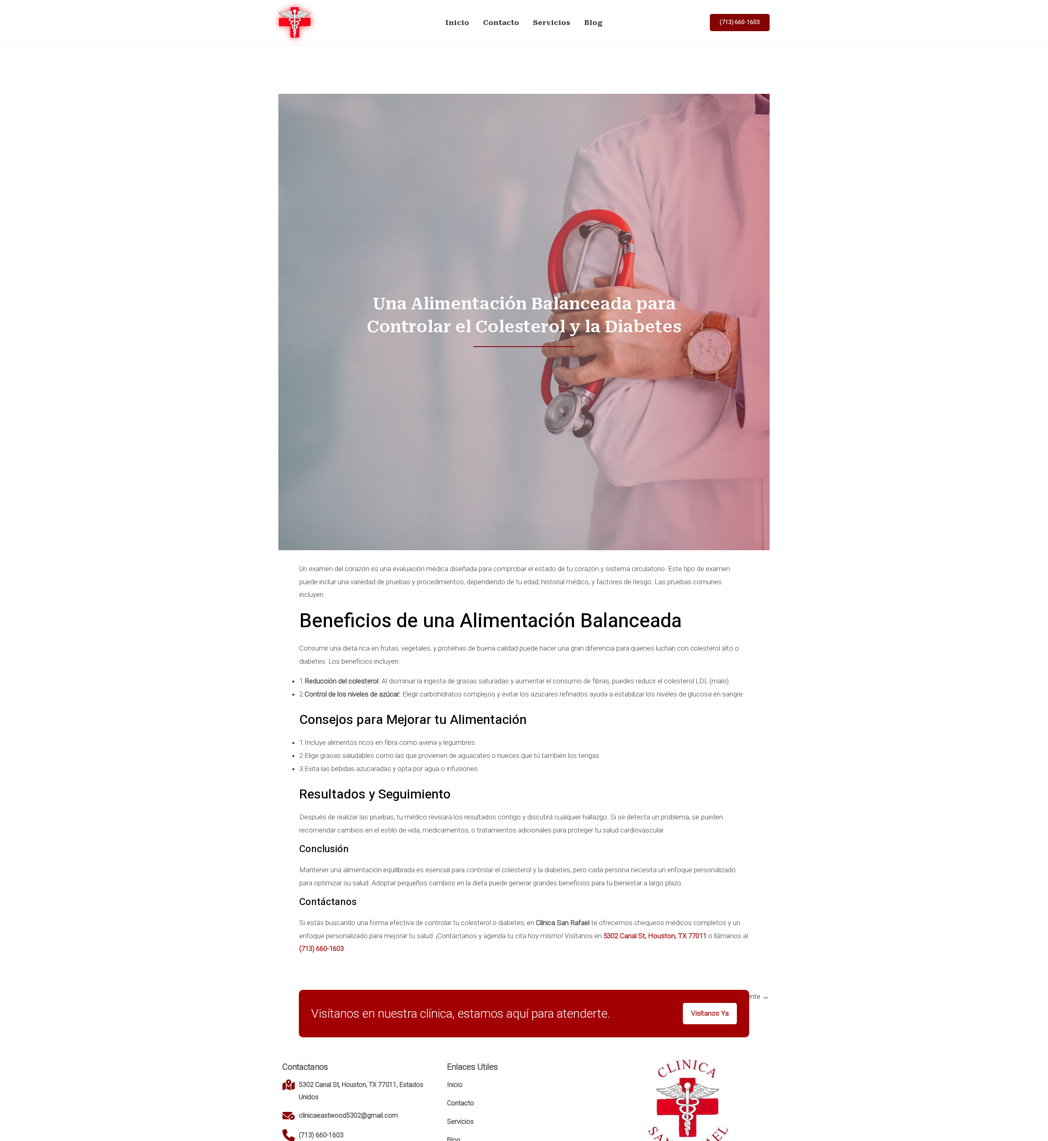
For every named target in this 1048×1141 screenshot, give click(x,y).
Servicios (551, 22)
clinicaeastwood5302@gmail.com (348, 1115)
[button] (740, 22)
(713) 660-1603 (321, 1135)
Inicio (457, 22)
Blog (593, 22)
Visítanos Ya (710, 1013)
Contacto (501, 22)
